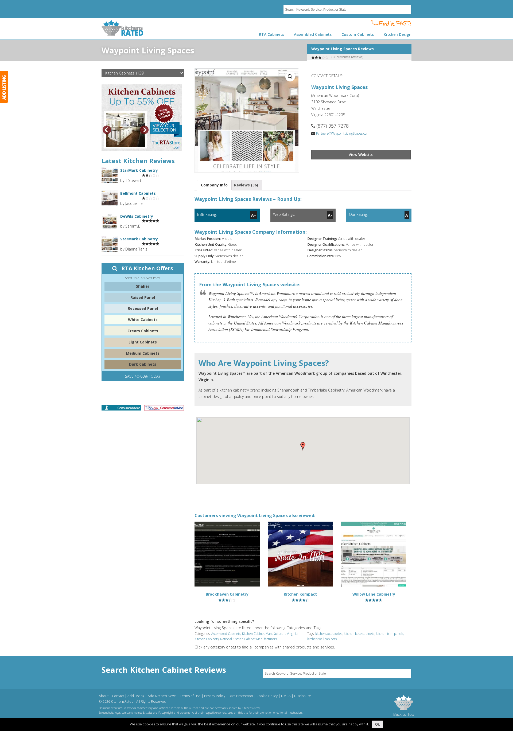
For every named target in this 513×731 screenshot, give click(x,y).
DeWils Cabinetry (136, 216)
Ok (377, 724)
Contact (118, 696)
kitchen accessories (328, 633)
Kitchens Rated (122, 28)
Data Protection (241, 696)
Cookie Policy (267, 696)
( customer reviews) (347, 57)
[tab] (214, 185)
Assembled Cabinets (225, 633)
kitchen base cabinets (359, 633)
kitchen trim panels (389, 633)
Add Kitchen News (162, 696)
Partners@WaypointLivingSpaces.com (342, 133)
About (103, 696)
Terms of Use (190, 696)
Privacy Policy (214, 696)
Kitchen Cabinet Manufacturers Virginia (270, 633)
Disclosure (302, 696)
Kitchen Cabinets (207, 639)
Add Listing (135, 696)
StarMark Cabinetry (139, 170)
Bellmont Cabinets (138, 193)
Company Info (214, 184)
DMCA (286, 696)
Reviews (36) (246, 184)
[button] (303, 446)
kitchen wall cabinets (322, 639)
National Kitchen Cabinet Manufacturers (248, 639)
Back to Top (403, 714)
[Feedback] (4, 87)
